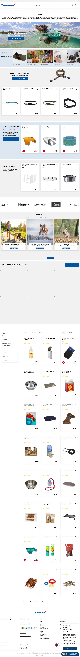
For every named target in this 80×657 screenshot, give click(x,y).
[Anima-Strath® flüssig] (69, 385)
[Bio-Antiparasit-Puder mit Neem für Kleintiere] (50, 550)
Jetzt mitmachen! (70, 648)
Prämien (42, 635)
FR (77, 0)
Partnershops (43, 625)
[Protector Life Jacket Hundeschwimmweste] (31, 550)
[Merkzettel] (72, 5)
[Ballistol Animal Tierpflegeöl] (31, 352)
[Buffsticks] (30, 571)
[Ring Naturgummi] (49, 571)
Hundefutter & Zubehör (6, 343)
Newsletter (42, 627)
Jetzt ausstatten (11, 138)
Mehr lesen (14, 248)
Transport (4, 341)
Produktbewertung (44, 628)
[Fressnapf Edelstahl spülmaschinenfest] (31, 385)
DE (78, 0)
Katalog (41, 629)
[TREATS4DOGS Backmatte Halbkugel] (31, 418)
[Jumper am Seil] (49, 472)
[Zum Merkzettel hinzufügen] (18, 89)
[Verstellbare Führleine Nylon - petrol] (10, 103)
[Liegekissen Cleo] (49, 373)
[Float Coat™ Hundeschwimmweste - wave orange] (29, 141)
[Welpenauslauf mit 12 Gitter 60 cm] (50, 179)
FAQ (41, 621)
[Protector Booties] (69, 352)
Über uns (42, 622)
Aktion (3, 337)
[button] (1, 204)
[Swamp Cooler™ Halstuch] (70, 141)
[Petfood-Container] (49, 340)
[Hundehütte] (69, 166)
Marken (41, 631)
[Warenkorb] (78, 5)
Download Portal (43, 637)
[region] (40, 102)
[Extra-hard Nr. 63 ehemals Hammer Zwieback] (31, 517)
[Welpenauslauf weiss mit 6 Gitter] (29, 179)
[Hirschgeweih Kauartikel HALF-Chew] (69, 583)
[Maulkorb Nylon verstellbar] (69, 418)
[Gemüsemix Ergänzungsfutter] (50, 517)
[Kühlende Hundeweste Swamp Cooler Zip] (50, 141)
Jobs (41, 632)
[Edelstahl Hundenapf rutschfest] (31, 484)
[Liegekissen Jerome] (50, 418)
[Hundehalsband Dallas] (69, 103)
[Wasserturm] (49, 439)
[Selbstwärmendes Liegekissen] (31, 451)
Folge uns (72, 264)
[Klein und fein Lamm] (68, 538)
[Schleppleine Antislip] (69, 451)
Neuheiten (4, 335)
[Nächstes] (79, 35)
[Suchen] (53, 5)
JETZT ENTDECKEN (20, 78)
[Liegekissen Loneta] (68, 472)
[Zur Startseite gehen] (8, 5)
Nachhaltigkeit (43, 634)
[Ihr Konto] (75, 5)
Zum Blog (50, 257)
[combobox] (41, 5)
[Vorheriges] (1, 35)
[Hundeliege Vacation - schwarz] (69, 517)
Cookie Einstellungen (44, 638)
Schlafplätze (4, 339)
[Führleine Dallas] (29, 90)
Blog (41, 624)
